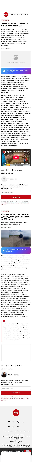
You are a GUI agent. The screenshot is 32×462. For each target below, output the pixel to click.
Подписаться (16, 197)
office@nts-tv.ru (19, 437)
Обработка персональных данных (16, 434)
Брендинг (19, 431)
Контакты (26, 431)
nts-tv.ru (28, 444)
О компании (6, 431)
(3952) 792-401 (12, 437)
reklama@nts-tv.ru (16, 442)
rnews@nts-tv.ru (16, 440)
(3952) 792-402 (18, 438)
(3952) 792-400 (18, 441)
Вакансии (13, 431)
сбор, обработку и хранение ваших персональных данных (15, 203)
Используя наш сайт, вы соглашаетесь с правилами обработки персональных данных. (12, 451)
